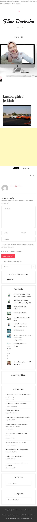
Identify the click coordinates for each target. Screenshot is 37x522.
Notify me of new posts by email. (12, 251)
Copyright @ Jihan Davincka (13, 510)
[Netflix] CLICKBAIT (19, 330)
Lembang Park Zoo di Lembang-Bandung (17, 449)
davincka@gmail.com (16, 186)
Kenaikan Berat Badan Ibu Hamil (14, 456)
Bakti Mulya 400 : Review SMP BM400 (16, 403)
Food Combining (24, 515)
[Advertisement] (18, 147)
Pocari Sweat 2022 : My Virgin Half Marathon (18, 417)
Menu (17, 37)
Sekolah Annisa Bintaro (20, 313)
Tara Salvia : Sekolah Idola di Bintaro (16, 442)
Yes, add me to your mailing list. (13, 261)
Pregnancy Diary (15, 518)
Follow (27, 168)
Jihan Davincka (18, 21)
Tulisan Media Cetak (26, 518)
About (9, 515)
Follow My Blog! (18, 375)
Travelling (15, 515)
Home (4, 515)
